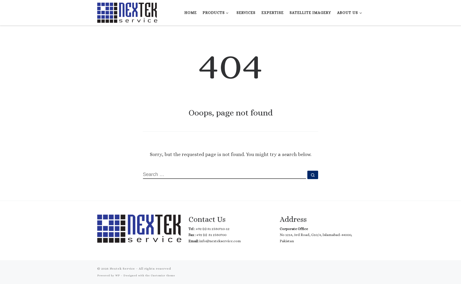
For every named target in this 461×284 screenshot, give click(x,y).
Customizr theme (163, 275)
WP (117, 275)
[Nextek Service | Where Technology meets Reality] (127, 11)
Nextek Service (122, 268)
